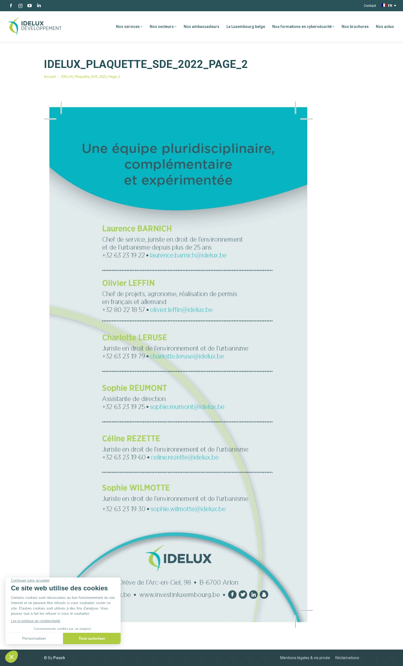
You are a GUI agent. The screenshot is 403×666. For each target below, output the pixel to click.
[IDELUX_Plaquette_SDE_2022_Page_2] (201, 365)
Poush (59, 658)
